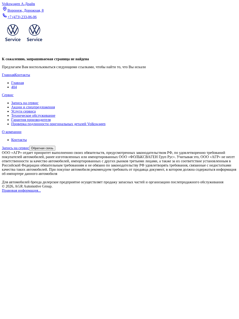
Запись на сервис (25, 103)
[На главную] (23, 42)
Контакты (19, 140)
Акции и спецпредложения (33, 107)
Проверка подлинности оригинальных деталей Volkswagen (58, 124)
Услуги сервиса (23, 111)
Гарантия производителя (31, 120)
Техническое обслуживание (33, 115)
